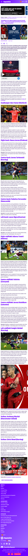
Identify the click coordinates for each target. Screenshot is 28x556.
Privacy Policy (4, 490)
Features (5, 17)
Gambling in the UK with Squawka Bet (9, 515)
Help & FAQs (3, 493)
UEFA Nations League (5, 511)
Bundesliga (3, 509)
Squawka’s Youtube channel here (14, 477)
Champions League (5, 504)
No (12, 554)
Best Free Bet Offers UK (6, 517)
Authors (2, 488)
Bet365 (2, 526)
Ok (9, 554)
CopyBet (2, 531)
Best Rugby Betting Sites (6, 522)
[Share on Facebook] (4, 43)
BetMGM (3, 528)
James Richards (4, 40)
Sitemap (2, 498)
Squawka (2, 17)
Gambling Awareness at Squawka (8, 495)
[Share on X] (7, 43)
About (2, 486)
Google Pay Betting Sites (6, 519)
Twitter (23, 99)
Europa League (4, 506)
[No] (26, 552)
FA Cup (2, 508)
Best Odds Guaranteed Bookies (7, 520)
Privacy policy (17, 554)
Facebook (3, 100)
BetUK (2, 530)
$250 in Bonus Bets (12, 10)
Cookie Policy (4, 491)
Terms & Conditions (5, 497)
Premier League (4, 502)
